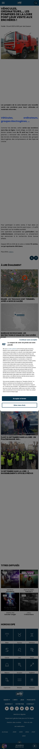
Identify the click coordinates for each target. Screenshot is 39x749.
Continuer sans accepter (28, 340)
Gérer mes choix (19, 405)
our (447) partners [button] (11, 348)
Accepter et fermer (19, 398)
